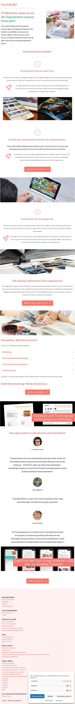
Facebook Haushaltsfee (9, 665)
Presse (4, 615)
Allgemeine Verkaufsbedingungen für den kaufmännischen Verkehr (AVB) (25, 654)
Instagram (5, 678)
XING (3, 689)
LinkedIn (4, 687)
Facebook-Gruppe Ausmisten (11, 674)
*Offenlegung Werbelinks (10, 657)
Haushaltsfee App (7, 637)
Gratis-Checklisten (8, 621)
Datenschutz (49, 700)
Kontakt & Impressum (9, 648)
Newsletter (5, 602)
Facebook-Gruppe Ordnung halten (13, 672)
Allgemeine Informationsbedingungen (14, 652)
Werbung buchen (7, 613)
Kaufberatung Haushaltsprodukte (12, 630)
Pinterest (5, 681)
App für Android (7, 639)
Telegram (5, 683)
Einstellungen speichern (64, 696)
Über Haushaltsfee (8, 599)
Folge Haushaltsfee (8, 663)
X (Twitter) (5, 685)
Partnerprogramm (7, 606)
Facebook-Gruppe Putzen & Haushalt (14, 670)
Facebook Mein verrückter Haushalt (13, 668)
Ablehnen (50, 696)
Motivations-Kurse (8, 626)
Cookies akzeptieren (37, 696)
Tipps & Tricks (6, 696)
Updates (4, 604)
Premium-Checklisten (9, 624)
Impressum (59, 700)
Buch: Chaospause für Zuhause (12, 628)
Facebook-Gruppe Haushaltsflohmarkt (14, 676)
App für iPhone (7, 641)
